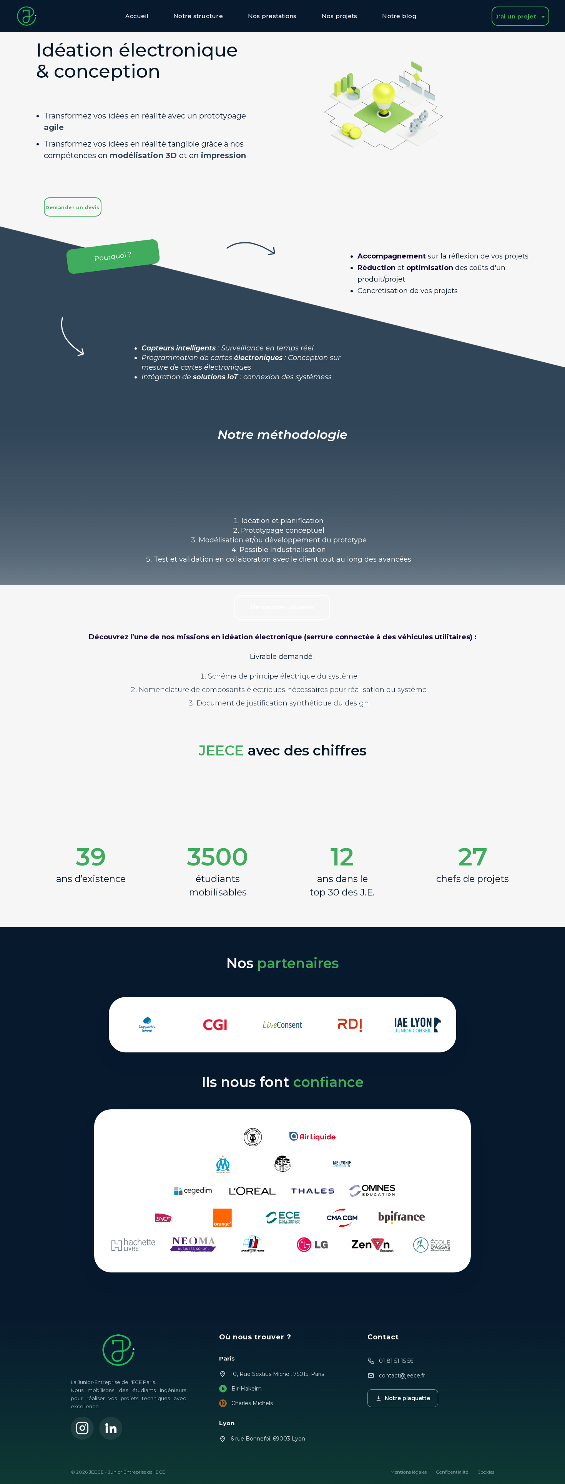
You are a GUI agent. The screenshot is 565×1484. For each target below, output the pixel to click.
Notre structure (198, 16)
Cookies (485, 1472)
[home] (29, 16)
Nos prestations (272, 16)
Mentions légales (409, 1472)
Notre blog (399, 16)
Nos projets (339, 16)
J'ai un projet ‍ (517, 16)
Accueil (136, 16)
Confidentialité (452, 1472)
